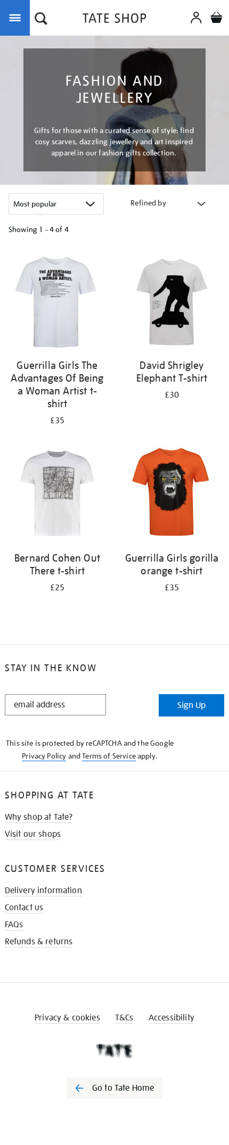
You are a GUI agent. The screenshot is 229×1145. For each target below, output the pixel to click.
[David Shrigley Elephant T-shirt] (171, 302)
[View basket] (216, 19)
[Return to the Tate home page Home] (114, 20)
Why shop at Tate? (39, 817)
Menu (17, 17)
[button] (41, 19)
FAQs (14, 924)
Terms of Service (109, 756)
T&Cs (124, 1017)
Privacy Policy (44, 756)
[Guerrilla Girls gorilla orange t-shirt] (171, 495)
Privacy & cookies (67, 1017)
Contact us (24, 907)
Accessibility (171, 1017)
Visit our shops (33, 834)
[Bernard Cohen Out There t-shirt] (57, 495)
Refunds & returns (39, 941)
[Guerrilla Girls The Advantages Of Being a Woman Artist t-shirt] (57, 302)
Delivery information (43, 890)
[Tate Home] (114, 1051)
